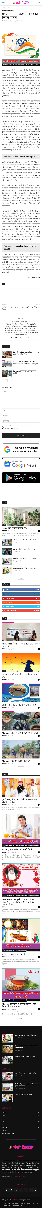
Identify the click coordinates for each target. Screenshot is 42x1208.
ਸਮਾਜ (7, 10)
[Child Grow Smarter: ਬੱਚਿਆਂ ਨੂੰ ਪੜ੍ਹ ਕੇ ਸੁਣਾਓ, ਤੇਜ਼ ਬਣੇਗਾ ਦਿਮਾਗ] (7, 354)
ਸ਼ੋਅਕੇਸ (11, 10)
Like (37, 590)
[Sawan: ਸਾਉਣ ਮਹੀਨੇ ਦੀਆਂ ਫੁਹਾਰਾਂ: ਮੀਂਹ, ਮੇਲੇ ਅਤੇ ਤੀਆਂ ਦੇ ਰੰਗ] (7, 1049)
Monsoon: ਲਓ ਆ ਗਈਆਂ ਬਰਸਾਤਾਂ (16, 761)
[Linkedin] (17, 338)
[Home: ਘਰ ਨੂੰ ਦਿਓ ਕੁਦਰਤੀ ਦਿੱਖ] (21, 516)
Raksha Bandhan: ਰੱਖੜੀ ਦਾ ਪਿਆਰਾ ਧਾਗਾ (25, 568)
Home (3, 7)
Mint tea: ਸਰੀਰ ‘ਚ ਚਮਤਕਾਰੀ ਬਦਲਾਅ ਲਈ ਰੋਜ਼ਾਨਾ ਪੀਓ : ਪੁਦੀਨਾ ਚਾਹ (19, 1005)
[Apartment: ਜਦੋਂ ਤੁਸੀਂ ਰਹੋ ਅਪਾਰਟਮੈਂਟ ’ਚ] (7, 1060)
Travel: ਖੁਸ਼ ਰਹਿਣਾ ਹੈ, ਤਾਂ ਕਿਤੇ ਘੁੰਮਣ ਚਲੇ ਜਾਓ (25, 540)
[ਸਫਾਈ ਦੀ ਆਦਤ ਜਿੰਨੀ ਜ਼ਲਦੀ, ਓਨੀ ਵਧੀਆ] (7, 1076)
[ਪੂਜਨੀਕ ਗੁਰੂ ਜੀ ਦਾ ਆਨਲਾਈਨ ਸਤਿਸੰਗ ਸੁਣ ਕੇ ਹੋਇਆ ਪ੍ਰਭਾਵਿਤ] (21, 787)
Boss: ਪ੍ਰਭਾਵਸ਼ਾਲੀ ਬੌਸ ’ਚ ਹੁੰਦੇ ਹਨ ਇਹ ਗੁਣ (24, 558)
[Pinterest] (25, 338)
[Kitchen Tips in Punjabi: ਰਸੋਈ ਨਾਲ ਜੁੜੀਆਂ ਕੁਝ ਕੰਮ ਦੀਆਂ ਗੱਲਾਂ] (7, 1087)
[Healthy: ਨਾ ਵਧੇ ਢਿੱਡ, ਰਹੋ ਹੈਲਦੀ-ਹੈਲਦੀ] (21, 830)
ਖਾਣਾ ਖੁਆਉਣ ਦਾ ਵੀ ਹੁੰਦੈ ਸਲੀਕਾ (31, 307)
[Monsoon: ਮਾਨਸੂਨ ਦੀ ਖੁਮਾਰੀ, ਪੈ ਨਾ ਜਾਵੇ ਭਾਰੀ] (21, 720)
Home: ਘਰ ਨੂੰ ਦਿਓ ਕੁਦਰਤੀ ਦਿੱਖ (14, 528)
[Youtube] (33, 338)
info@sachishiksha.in (21, 1176)
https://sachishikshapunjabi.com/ (21, 321)
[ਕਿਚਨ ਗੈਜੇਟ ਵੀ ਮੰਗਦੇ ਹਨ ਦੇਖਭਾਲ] (7, 1098)
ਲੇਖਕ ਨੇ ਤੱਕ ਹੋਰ (15, 347)
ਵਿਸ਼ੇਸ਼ (4, 640)
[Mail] (21, 338)
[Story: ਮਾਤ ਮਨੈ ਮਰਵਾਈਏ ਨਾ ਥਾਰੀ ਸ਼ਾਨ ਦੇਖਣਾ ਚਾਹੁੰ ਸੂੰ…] (21, 662)
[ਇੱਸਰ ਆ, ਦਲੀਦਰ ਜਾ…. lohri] (21, 935)
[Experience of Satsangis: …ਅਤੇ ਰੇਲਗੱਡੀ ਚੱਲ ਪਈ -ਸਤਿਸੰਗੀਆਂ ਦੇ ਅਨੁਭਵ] (7, 363)
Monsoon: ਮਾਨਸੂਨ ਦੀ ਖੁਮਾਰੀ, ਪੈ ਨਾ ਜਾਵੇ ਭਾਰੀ (20, 733)
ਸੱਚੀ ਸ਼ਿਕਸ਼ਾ (6, 21)
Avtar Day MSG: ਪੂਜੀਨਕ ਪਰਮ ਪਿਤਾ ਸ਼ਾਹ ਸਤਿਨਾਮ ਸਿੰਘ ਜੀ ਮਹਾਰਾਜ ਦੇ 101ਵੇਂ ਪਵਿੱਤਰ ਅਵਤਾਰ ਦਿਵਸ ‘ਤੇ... (18, 902)
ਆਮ (8, 7)
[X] (29, 338)
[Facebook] (8, 338)
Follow (36, 594)
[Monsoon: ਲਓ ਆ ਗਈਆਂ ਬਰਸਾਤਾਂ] (21, 749)
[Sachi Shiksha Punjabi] (21, 1147)
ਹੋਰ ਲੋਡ (20, 578)
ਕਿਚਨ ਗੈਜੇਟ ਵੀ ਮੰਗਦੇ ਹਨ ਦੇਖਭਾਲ (23, 1094)
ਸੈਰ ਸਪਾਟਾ (5, 376)
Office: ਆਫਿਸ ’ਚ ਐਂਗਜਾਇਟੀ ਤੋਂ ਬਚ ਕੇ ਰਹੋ (24, 549)
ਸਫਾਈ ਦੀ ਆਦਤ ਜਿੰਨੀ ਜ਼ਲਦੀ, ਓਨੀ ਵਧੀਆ (25, 1073)
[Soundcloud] (26, 1190)
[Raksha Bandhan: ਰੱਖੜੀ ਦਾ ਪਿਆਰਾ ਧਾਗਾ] (7, 570)
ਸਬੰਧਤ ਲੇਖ (6, 347)
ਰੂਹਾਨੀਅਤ (4, 896)
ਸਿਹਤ (4, 846)
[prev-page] (3, 380)
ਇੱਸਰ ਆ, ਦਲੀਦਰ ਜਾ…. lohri (13, 954)
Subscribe (36, 610)
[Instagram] (12, 338)
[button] (3, 2)
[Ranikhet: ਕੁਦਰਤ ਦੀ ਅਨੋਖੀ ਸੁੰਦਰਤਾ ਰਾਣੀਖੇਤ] (7, 373)
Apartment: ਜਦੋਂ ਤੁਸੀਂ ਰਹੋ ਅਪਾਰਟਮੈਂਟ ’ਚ (25, 1056)
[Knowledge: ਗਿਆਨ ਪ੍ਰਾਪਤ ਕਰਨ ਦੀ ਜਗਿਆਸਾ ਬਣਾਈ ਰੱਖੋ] (21, 631)
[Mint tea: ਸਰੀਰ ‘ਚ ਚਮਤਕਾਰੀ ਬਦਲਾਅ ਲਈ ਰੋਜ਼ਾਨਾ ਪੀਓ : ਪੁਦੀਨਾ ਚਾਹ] (21, 985)
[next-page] (6, 380)
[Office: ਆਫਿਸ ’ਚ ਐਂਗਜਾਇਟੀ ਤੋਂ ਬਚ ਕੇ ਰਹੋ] (7, 551)
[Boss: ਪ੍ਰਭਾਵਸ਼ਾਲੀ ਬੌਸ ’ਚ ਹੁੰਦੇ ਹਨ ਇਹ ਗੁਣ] (7, 561)
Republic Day (9, 284)
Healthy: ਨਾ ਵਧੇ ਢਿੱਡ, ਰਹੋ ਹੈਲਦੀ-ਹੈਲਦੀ (17, 849)
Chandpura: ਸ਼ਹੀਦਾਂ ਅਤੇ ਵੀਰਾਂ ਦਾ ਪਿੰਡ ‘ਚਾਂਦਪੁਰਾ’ (20, 705)
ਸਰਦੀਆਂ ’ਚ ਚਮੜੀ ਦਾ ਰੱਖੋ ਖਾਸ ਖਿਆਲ (10, 308)
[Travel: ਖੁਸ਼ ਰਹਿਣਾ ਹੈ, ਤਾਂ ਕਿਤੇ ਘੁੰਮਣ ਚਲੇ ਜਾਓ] (7, 542)
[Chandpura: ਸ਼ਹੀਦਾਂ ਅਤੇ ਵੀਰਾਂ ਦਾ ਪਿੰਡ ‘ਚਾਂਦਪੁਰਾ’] (21, 692)
